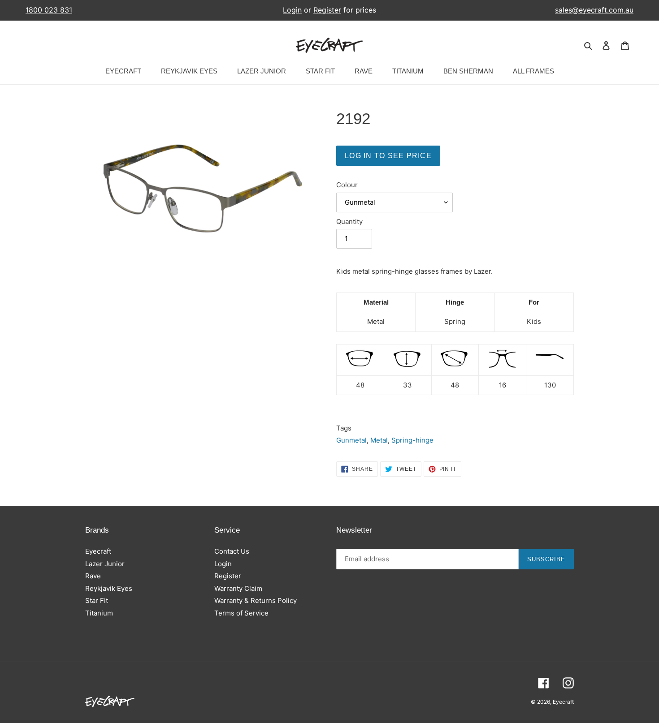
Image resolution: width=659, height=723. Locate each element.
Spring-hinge (412, 440)
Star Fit (96, 600)
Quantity (349, 221)
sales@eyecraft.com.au (594, 10)
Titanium (99, 613)
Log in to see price (388, 155)
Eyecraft (98, 551)
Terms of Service (241, 613)
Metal (379, 440)
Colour (347, 185)
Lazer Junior (105, 563)
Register (327, 9)
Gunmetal (351, 440)
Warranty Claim (238, 588)
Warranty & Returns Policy (255, 600)
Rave (93, 576)
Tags (343, 428)
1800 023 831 (49, 10)
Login (292, 9)
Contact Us (231, 551)
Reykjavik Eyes (108, 588)
